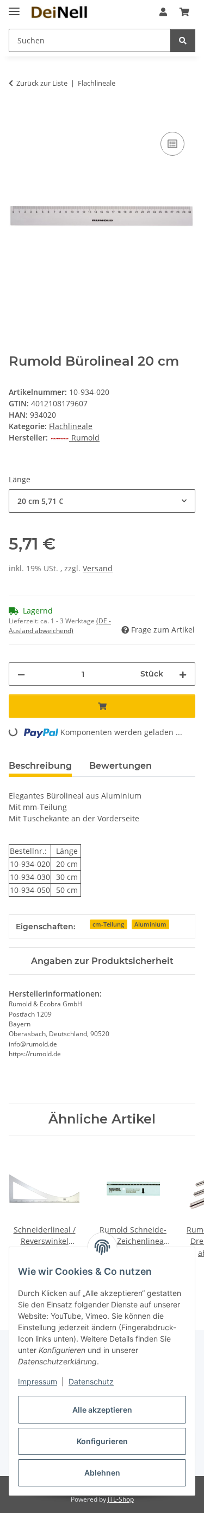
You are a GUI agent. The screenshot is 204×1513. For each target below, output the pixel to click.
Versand (98, 568)
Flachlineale (70, 426)
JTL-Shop (121, 1499)
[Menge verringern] (21, 674)
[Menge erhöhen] (183, 674)
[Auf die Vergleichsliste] (172, 144)
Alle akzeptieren (102, 1409)
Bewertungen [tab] (120, 766)
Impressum (37, 1381)
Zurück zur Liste (41, 83)
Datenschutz (91, 1381)
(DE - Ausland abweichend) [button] (60, 625)
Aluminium (150, 924)
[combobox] (102, 501)
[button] (163, 12)
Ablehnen (102, 1472)
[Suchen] (182, 40)
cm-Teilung (108, 924)
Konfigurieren (102, 1441)
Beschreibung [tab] (40, 766)
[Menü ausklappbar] (14, 7)
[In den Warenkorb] (17, 117)
